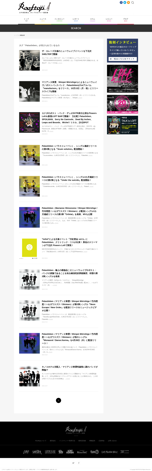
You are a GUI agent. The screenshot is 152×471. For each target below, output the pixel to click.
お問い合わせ (112, 440)
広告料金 (101, 440)
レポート (76, 20)
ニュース (43, 20)
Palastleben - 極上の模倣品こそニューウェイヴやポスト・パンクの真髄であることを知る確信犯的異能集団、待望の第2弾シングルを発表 (70, 273)
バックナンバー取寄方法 (67, 440)
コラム (92, 20)
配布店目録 (82, 440)
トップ (26, 20)
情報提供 (92, 440)
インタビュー (59, 20)
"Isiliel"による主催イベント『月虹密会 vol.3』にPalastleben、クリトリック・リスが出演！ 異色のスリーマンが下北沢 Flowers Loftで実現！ (69, 242)
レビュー (109, 20)
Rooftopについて (40, 440)
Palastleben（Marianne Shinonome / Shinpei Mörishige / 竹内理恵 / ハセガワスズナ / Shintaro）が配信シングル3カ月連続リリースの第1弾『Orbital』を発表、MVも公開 (69, 211)
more (60, 63)
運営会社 (53, 440)
